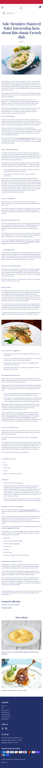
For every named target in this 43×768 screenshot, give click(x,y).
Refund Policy (5, 712)
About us (4, 706)
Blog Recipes (5, 719)
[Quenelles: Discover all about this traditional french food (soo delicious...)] (22, 635)
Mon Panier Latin (20, 759)
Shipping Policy (6, 714)
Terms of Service (6, 716)
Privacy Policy (5, 710)
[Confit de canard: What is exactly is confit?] (22, 673)
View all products (7, 607)
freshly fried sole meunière (27, 509)
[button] (40, 7)
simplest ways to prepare (24, 138)
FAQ (3, 708)
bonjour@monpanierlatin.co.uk (13, 737)
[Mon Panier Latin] (21, 7)
